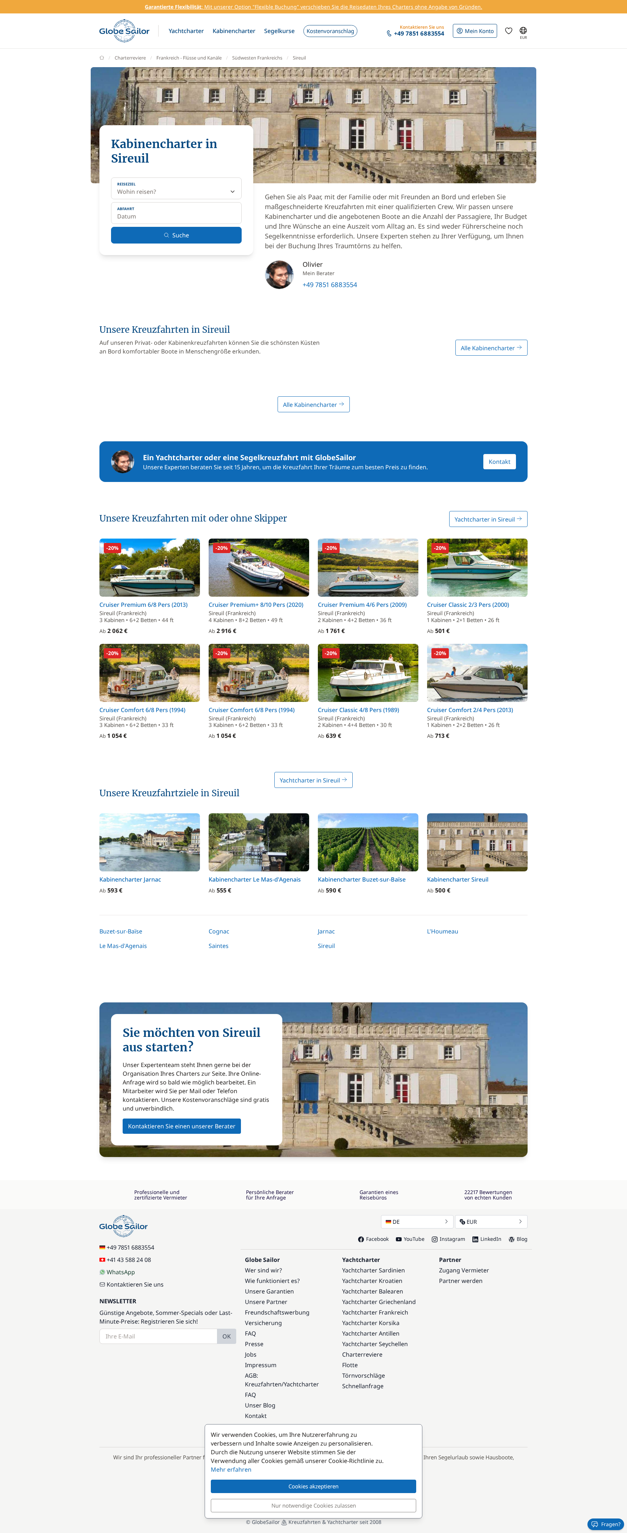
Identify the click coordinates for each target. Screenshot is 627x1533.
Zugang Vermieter (464, 1270)
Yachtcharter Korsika (370, 1323)
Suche (180, 235)
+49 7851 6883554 (330, 284)
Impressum (260, 1365)
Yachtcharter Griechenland (379, 1302)
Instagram (452, 1238)
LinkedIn (490, 1238)
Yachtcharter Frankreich (375, 1312)
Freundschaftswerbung (277, 1312)
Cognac (219, 931)
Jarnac (326, 931)
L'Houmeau (442, 931)
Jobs (251, 1354)
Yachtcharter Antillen (370, 1333)
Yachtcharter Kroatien (372, 1281)
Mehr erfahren (231, 1469)
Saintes (219, 946)
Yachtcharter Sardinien (373, 1270)
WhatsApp (121, 1272)
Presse (254, 1344)
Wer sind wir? (263, 1270)
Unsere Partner (266, 1302)
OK (226, 1336)
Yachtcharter (301, 1384)
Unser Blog (260, 1405)
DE (396, 1221)
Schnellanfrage (363, 1386)
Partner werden (461, 1281)
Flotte (350, 1365)
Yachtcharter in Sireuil (485, 519)
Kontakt (500, 462)
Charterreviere (130, 57)
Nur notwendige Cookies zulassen (313, 1505)
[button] (186, 30)
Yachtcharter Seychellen (375, 1344)
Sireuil (326, 946)
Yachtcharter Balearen (372, 1291)
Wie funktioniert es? (272, 1281)
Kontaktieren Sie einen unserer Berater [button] (181, 1126)
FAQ (250, 1333)
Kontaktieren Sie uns (135, 1284)
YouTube (414, 1238)
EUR (472, 1221)
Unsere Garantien (269, 1291)
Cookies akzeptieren (313, 1486)
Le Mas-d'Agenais (123, 946)
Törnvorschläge (363, 1375)
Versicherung (263, 1323)
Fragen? (610, 1524)
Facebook (377, 1238)
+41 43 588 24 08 (129, 1260)
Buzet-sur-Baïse (120, 931)
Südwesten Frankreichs (257, 57)
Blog (522, 1238)
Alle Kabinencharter (488, 348)
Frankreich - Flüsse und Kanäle (189, 57)
